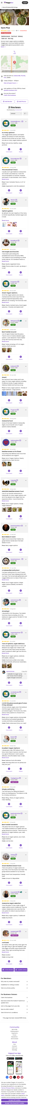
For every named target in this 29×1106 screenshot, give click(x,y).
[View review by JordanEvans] (6, 694)
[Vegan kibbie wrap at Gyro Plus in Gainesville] (14, 509)
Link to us (14, 1048)
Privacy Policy (10, 1088)
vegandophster (15, 633)
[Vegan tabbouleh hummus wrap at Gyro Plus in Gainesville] (4, 666)
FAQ (14, 1044)
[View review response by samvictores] (3, 672)
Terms (3, 1088)
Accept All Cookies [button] (14, 1100)
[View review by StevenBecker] (6, 160)
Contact (14, 1046)
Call (14, 53)
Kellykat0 (14, 366)
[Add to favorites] (27, 11)
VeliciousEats (15, 440)
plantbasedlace (16, 526)
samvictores (15, 600)
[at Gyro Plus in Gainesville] (4, 393)
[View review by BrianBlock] (6, 242)
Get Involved (14, 1038)
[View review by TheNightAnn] (6, 780)
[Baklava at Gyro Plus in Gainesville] (4, 509)
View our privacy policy (8, 988)
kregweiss (14, 282)
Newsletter (14, 1037)
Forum (14, 1035)
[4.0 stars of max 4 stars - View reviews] (4, 30)
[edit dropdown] (25, 674)
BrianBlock (14, 240)
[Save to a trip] (23, 11)
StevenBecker (15, 159)
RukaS (12, 737)
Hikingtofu (14, 321)
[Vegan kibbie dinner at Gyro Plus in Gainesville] (9, 666)
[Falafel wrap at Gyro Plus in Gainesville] (4, 350)
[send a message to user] (23, 121)
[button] (14, 62)
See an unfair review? (7, 1009)
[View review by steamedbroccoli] (6, 123)
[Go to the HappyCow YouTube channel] (10, 1077)
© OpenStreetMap (16, 71)
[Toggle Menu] (1, 2)
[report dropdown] (26, 122)
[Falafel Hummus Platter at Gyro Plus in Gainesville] (9, 464)
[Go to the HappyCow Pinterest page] (18, 1077)
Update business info (10, 90)
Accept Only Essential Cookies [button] (14, 1103)
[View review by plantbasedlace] (6, 527)
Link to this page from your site (10, 1006)
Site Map (14, 1050)
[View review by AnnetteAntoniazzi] (6, 561)
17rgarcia (14, 410)
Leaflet (4, 71)
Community (14, 1027)
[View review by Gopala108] (6, 894)
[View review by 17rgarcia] (6, 411)
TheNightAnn (15, 778)
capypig (13, 480)
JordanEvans (15, 692)
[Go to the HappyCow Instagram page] (22, 1077)
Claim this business (10, 95)
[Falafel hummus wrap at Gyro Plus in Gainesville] (19, 509)
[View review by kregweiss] (6, 284)
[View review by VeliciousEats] (6, 442)
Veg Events (14, 1033)
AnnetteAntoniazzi (16, 559)
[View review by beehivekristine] (6, 815)
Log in (25, 2)
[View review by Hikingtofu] (6, 323)
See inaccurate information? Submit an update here (13, 1002)
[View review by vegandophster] (6, 634)
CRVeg (13, 855)
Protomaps (9, 71)
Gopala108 (14, 892)
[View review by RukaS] (6, 739)
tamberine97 (18, 110)
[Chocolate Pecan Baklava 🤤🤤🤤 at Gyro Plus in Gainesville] (4, 464)
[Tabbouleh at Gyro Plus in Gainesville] (9, 509)
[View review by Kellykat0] (6, 368)
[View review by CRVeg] (6, 856)
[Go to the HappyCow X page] (14, 1077)
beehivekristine (15, 813)
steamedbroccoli (16, 121)
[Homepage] (8, 3)
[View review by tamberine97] (6, 933)
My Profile (14, 1029)
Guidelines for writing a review (10, 985)
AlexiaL (13, 200)
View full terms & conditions (9, 1012)
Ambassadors (15, 1031)
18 (4, 11)
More (2, 47)
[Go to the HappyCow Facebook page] (7, 1077)
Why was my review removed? (10, 981)
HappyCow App (14, 1053)
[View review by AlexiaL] (6, 202)
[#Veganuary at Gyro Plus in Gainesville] (4, 224)
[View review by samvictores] (6, 602)
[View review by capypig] (6, 482)
